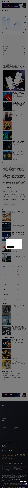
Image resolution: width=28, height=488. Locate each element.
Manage (18, 246)
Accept (10, 246)
